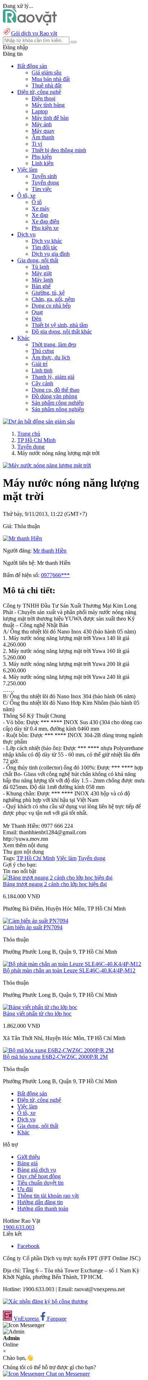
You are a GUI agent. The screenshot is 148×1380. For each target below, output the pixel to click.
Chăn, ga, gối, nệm (53, 299)
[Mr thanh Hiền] (22, 538)
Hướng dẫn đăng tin (40, 1202)
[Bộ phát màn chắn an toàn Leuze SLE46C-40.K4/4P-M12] (72, 964)
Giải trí (39, 364)
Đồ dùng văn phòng (54, 396)
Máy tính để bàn (50, 118)
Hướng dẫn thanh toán (42, 1209)
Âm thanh (43, 137)
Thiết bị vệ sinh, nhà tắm (60, 325)
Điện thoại (43, 98)
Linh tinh (42, 370)
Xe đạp (40, 215)
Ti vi (37, 144)
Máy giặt (42, 273)
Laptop (40, 111)
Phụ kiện (42, 157)
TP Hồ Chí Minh (36, 440)
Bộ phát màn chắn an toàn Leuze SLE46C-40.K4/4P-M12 (69, 970)
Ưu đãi (25, 1189)
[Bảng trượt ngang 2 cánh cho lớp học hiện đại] (57, 878)
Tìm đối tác (44, 247)
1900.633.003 (18, 1227)
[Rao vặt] (30, 24)
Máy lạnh (42, 280)
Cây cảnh (42, 383)
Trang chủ (28, 434)
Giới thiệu (28, 1157)
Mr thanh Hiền (49, 551)
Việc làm (66, 858)
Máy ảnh (42, 124)
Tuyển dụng (45, 183)
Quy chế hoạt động (39, 1176)
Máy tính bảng (48, 105)
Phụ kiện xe (45, 228)
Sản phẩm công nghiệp (58, 403)
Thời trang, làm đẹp (54, 344)
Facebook (28, 1246)
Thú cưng (43, 351)
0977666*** (55, 575)
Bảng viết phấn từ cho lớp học (37, 1014)
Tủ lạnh (40, 267)
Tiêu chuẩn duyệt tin (40, 1183)
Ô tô (37, 202)
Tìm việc (42, 189)
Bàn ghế (41, 286)
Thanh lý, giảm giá (53, 377)
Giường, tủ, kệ (48, 293)
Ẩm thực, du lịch (51, 357)
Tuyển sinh (44, 176)
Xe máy (41, 208)
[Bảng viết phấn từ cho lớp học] (40, 1007)
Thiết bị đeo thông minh (59, 150)
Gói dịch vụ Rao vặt (34, 33)
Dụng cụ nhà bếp (51, 306)
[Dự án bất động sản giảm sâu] (39, 421)
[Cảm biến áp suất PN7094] (35, 921)
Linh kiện (43, 163)
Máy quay (43, 131)
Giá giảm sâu (46, 72)
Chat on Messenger (67, 1374)
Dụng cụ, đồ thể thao (55, 390)
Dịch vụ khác (47, 241)
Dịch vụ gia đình (51, 254)
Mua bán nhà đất (51, 79)
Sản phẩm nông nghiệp (58, 409)
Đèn (36, 319)
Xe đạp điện (45, 221)
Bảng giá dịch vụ (36, 1170)
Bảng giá (27, 1163)
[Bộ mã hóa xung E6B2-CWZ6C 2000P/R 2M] (58, 1050)
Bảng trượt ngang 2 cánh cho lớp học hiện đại (55, 884)
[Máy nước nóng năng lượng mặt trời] (47, 465)
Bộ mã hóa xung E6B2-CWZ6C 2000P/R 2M (55, 1057)
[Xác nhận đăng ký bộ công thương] (45, 1301)
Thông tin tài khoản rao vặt (48, 1196)
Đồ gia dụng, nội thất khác (62, 331)
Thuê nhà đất (46, 85)
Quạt (37, 312)
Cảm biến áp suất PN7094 (33, 927)
